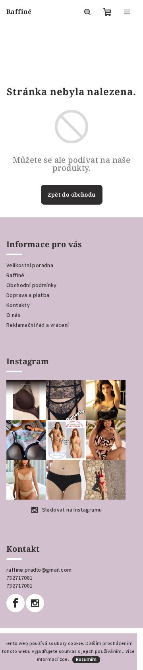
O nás (13, 315)
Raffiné (15, 275)
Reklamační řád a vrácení (37, 325)
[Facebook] (15, 603)
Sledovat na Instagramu (72, 510)
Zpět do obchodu (72, 194)
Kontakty (18, 305)
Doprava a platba (27, 295)
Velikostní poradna (29, 266)
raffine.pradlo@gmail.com (39, 570)
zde (64, 659)
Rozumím (86, 659)
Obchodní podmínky (31, 285)
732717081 (19, 578)
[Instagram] (35, 603)
